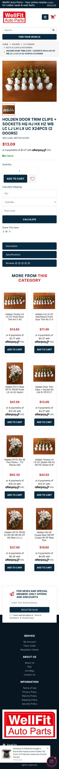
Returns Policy (29, 695)
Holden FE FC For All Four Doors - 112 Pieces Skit (14, 462)
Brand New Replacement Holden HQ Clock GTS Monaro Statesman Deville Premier (29, 754)
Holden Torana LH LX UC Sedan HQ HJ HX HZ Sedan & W (44, 462)
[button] (32, 179)
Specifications (13, 254)
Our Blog (29, 670)
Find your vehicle (29, 36)
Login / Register (51, 4)
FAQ (29, 666)
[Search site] (53, 30)
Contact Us (29, 674)
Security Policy (29, 703)
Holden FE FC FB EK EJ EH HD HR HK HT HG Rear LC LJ (14, 535)
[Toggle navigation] (45, 17)
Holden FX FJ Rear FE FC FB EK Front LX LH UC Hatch (14, 389)
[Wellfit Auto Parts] (14, 17)
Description (11, 246)
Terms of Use (29, 688)
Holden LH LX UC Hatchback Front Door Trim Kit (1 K (44, 317)
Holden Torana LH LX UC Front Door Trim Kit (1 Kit (15, 317)
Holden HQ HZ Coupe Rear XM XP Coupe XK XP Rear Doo (44, 536)
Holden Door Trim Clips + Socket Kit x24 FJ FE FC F (44, 389)
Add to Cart (15, 178)
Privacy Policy (28, 618)
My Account (29, 641)
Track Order (29, 645)
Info (49, 150)
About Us (29, 662)
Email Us (12, 744)
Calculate (29, 219)
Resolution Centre (29, 649)
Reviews (10, 263)
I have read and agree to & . (25, 616)
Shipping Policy (29, 699)
